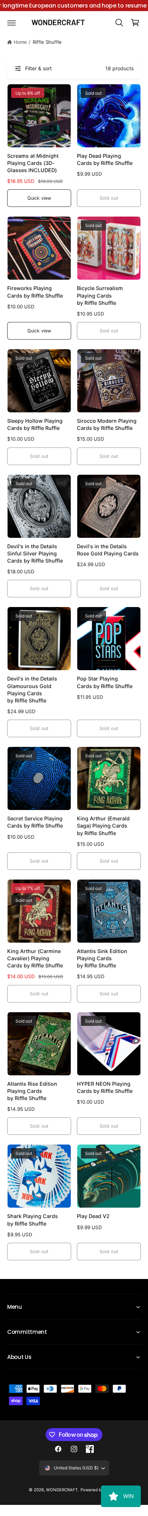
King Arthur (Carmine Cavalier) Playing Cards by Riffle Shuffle (35, 958)
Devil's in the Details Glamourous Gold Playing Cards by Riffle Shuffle (32, 689)
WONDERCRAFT (62, 1489)
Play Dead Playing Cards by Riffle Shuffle (105, 159)
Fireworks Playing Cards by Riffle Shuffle (35, 291)
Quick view (39, 198)
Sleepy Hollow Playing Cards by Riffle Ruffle (35, 424)
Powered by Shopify (99, 1489)
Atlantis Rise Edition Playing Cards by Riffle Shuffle (32, 1091)
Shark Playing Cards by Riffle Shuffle (32, 1219)
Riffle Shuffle (47, 42)
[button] (11, 22)
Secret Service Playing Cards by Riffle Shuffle (35, 822)
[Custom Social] (90, 1449)
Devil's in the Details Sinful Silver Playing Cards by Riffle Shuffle (35, 553)
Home (20, 42)
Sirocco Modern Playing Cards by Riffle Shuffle (107, 424)
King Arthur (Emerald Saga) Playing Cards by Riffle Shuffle (103, 825)
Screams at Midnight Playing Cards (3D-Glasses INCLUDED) (33, 163)
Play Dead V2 (93, 1216)
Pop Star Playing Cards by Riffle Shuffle (105, 682)
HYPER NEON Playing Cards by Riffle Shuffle (105, 1087)
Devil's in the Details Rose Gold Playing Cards (108, 549)
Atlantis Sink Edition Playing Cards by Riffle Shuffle (102, 958)
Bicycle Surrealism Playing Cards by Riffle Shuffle (100, 295)
